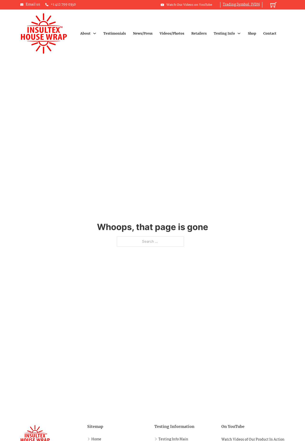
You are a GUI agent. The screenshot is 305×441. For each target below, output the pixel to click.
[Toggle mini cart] (273, 5)
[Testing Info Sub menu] (239, 33)
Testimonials (114, 33)
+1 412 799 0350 (63, 4)
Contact (269, 33)
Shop (252, 33)
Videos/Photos (172, 33)
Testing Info (224, 33)
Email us (33, 4)
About (85, 33)
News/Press (142, 33)
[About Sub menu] (94, 33)
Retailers (199, 33)
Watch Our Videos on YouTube (189, 4)
